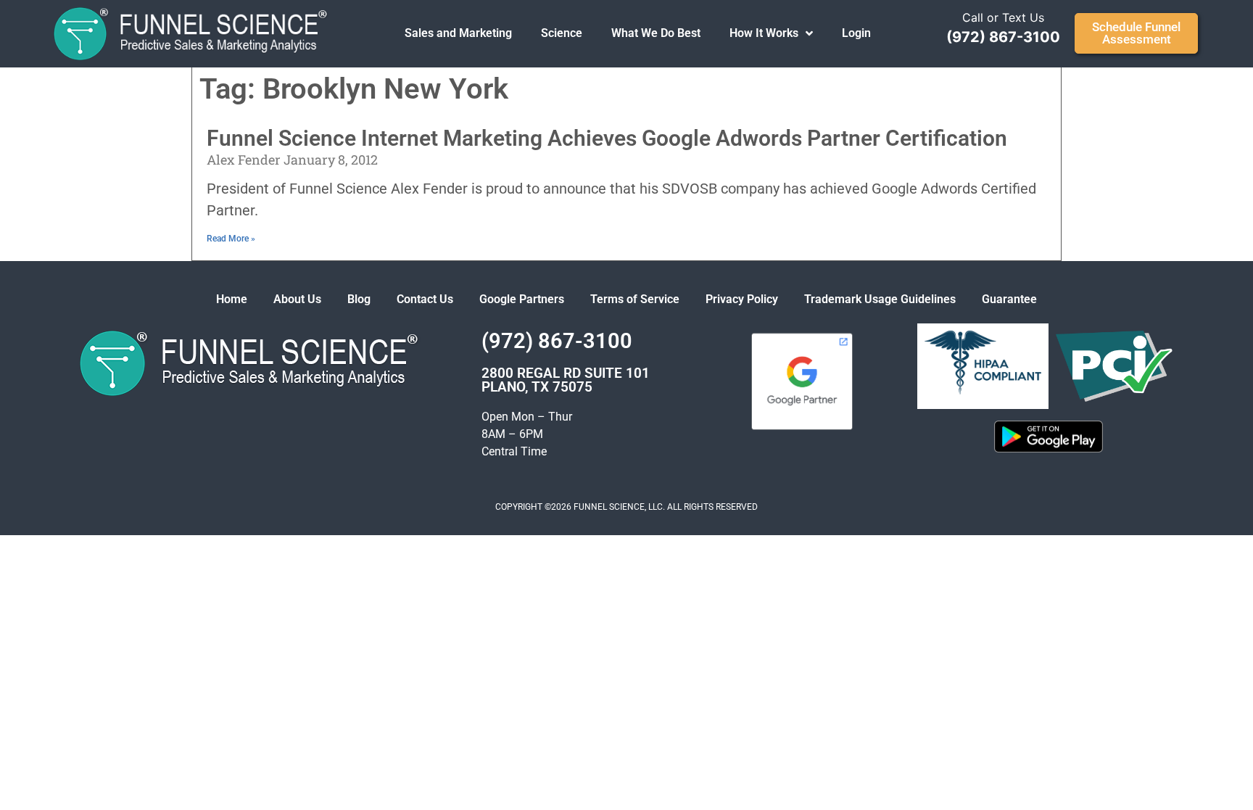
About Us (297, 299)
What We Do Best (655, 33)
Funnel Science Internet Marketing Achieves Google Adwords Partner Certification (607, 138)
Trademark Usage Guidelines (880, 299)
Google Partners (521, 299)
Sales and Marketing (458, 33)
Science (561, 33)
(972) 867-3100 (1003, 37)
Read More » (231, 239)
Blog (359, 299)
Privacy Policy (742, 299)
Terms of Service (634, 299)
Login (856, 33)
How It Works (763, 33)
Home (231, 299)
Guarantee (1009, 299)
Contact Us (425, 299)
